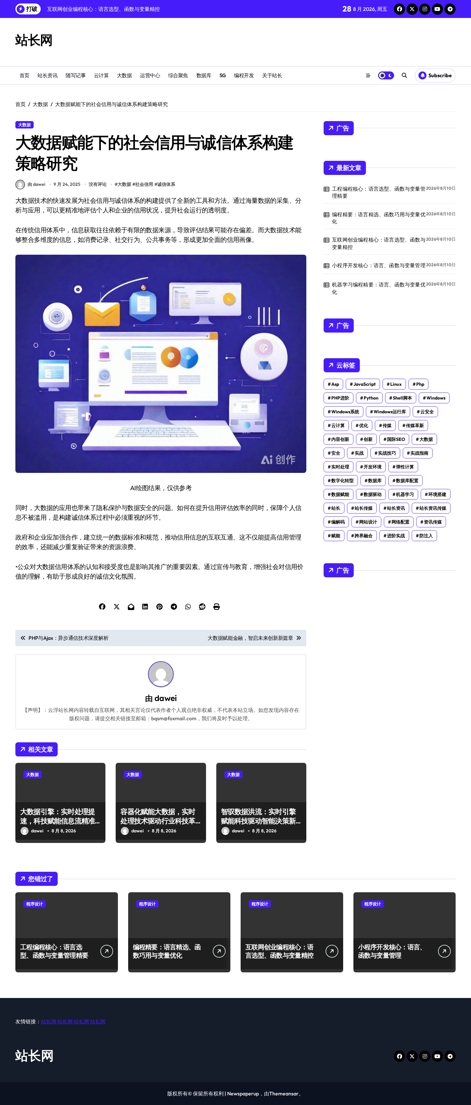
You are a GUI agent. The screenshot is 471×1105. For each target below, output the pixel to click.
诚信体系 (166, 184)
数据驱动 (373, 494)
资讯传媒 (433, 522)
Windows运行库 (390, 412)
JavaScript (364, 384)
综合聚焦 (178, 75)
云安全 (427, 412)
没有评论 (98, 184)
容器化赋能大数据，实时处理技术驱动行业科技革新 (157, 820)
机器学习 (405, 494)
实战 (359, 453)
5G (222, 75)
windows (435, 398)
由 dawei (36, 184)
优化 (363, 425)
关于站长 (272, 75)
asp (335, 384)
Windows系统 (345, 412)
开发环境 (373, 467)
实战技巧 (387, 453)
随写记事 (76, 75)
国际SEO (396, 439)
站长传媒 (364, 508)
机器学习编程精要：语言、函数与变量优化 (379, 288)
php (420, 384)
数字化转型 (342, 480)
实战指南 (419, 453)
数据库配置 (407, 480)
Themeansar (284, 1093)
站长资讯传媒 (432, 508)
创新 (368, 439)
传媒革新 (415, 425)
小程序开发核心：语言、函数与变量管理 (379, 265)
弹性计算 (405, 467)
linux (396, 384)
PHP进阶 (340, 398)
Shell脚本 (402, 398)
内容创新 (340, 439)
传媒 (387, 425)
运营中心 (150, 75)
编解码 (338, 522)
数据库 (203, 75)
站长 (335, 508)
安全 (335, 453)
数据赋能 (340, 494)
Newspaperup (243, 1093)
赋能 (335, 536)
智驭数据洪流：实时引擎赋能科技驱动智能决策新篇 (258, 820)
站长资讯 (47, 75)
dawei (165, 698)
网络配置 (400, 522)
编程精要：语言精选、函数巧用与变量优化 (379, 218)
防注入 (426, 536)
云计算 (101, 75)
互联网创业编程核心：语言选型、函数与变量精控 (379, 243)
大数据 (124, 75)
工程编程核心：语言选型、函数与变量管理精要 (379, 192)
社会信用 (144, 184)
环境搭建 (437, 494)
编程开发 (244, 75)
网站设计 (368, 522)
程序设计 (34, 903)
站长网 (34, 40)
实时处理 (340, 467)
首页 (24, 75)
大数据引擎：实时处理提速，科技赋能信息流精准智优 (57, 820)
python (371, 398)
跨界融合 (364, 536)
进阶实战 (396, 536)
